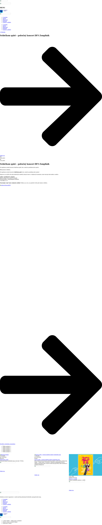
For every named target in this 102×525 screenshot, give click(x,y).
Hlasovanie (5, 19)
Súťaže (4, 18)
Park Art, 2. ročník (73, 478)
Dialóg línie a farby (4, 459)
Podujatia (5, 21)
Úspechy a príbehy (7, 22)
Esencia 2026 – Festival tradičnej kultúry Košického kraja (47, 459)
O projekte (5, 17)
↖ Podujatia (2, 32)
